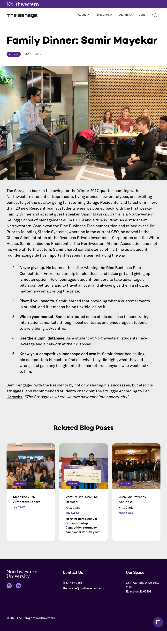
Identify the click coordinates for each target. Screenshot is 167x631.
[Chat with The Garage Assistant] (158, 622)
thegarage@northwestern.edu (83, 588)
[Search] (154, 14)
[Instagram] (9, 585)
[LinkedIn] (18, 585)
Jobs (142, 14)
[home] (23, 15)
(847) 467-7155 (72, 582)
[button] (83, 15)
